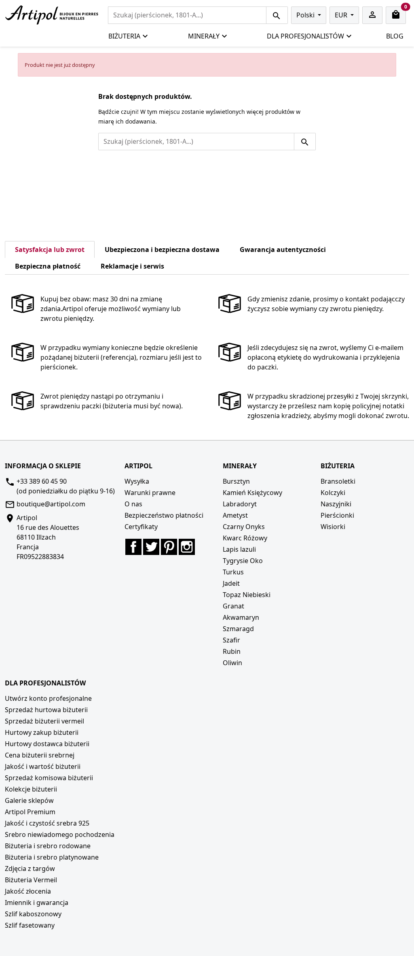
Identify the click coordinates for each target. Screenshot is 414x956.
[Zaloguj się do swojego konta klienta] (372, 15)
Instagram (187, 547)
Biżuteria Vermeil (31, 879)
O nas (133, 503)
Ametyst (235, 515)
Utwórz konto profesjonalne (48, 698)
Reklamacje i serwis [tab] (132, 266)
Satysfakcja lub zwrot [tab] (49, 249)
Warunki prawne (150, 492)
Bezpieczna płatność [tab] (47, 266)
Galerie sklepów (29, 800)
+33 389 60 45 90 (42, 481)
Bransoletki (338, 481)
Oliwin (232, 662)
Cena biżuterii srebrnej (39, 755)
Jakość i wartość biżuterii (42, 766)
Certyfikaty (141, 526)
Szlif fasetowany (30, 925)
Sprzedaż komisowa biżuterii (49, 777)
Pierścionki (337, 515)
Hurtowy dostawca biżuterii (47, 743)
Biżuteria (124, 36)
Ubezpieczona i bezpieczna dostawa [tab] (162, 249)
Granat (233, 606)
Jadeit (231, 583)
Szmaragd (238, 628)
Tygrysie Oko (243, 560)
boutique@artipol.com (51, 503)
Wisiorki (333, 526)
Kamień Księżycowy (252, 492)
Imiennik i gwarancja (36, 902)
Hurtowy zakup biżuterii (41, 732)
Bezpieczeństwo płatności (164, 515)
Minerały (204, 36)
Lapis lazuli (239, 549)
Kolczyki (333, 492)
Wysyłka (137, 481)
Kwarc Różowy (245, 537)
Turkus (233, 572)
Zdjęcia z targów (30, 868)
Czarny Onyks (244, 526)
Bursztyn (236, 481)
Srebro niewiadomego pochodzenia (59, 834)
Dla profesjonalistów (305, 36)
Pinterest (169, 547)
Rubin (232, 651)
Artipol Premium (30, 811)
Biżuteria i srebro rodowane (48, 845)
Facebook (133, 547)
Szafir (231, 640)
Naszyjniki (336, 503)
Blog (394, 36)
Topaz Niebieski (246, 594)
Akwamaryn (241, 617)
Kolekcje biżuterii (31, 789)
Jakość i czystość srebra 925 (47, 823)
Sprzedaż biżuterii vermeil (44, 721)
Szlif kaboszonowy (33, 913)
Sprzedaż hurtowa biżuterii (46, 709)
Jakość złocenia (28, 891)
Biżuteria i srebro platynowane (52, 857)
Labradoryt (240, 503)
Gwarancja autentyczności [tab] (283, 249)
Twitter (151, 547)
